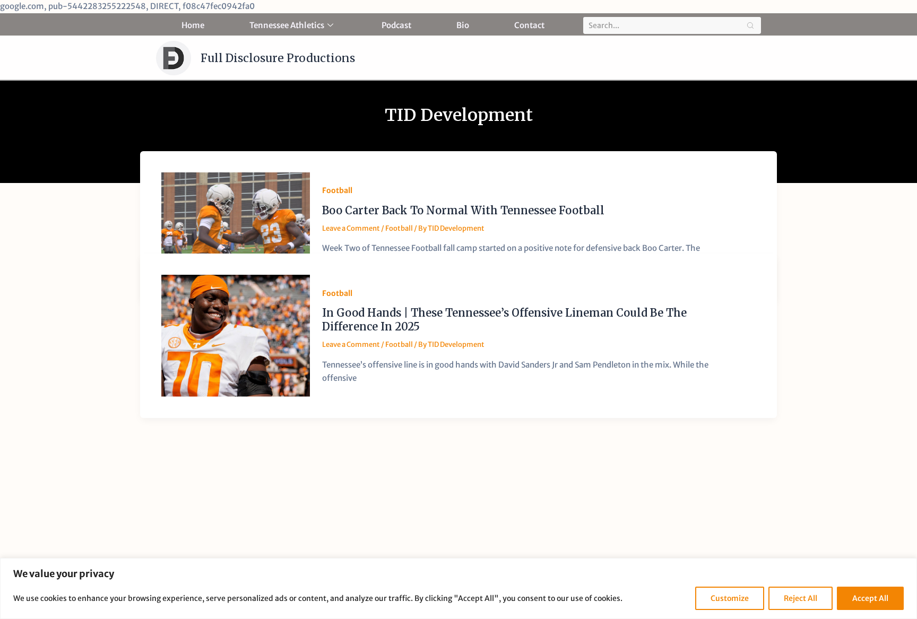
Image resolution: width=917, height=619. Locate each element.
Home (192, 25)
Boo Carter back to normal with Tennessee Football (463, 210)
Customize (730, 598)
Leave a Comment (351, 228)
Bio (462, 25)
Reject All (800, 598)
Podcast (396, 25)
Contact (529, 25)
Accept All (870, 598)
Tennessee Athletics (286, 25)
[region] (458, 588)
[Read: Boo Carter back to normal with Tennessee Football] (235, 226)
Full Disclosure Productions (278, 58)
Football (337, 190)
